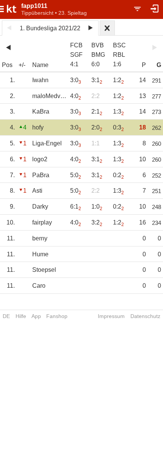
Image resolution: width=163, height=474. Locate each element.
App (36, 316)
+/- (22, 65)
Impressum (111, 316)
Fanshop (56, 316)
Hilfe (21, 316)
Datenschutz (145, 316)
